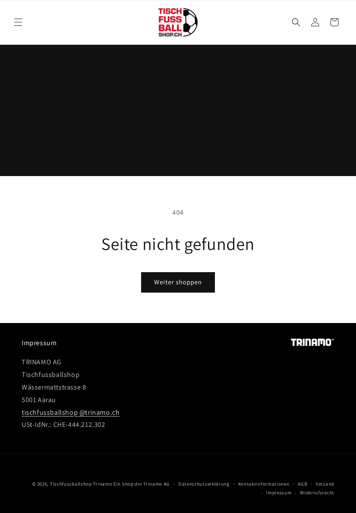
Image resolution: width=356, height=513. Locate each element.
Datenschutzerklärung (204, 484)
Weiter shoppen (178, 282)
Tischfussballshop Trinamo (81, 484)
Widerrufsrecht (317, 493)
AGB (302, 484)
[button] (18, 22)
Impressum (278, 493)
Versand (325, 484)
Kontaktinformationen (264, 484)
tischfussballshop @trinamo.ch (70, 412)
